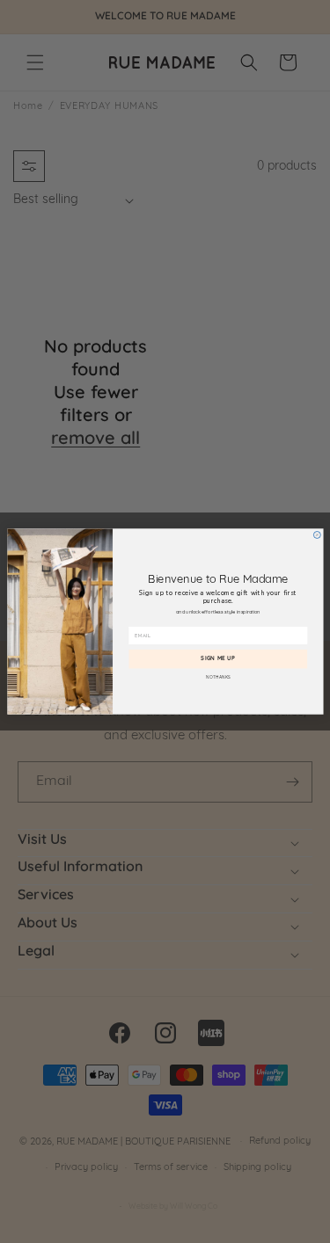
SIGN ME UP (218, 658)
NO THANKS (218, 678)
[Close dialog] (316, 534)
